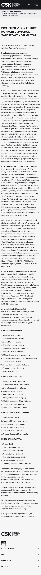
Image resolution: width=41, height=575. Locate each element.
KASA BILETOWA (7, 549)
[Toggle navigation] (36, 4)
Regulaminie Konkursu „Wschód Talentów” (17, 516)
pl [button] (29, 5)
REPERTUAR (6, 561)
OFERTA (4, 567)
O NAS (3, 555)
